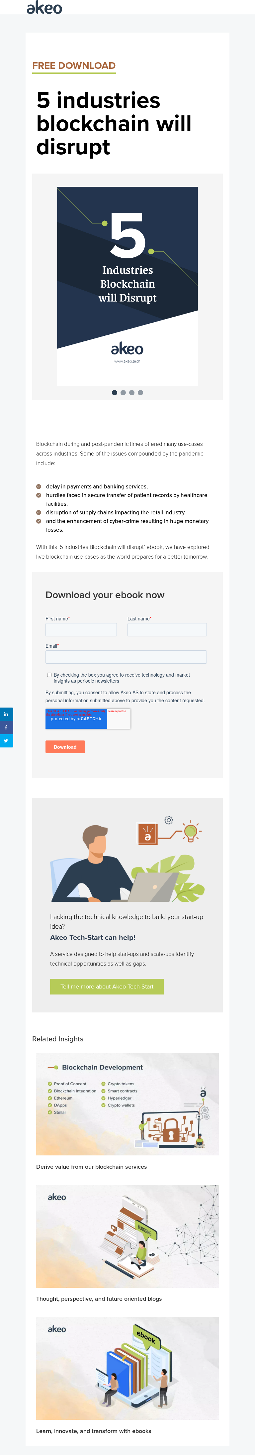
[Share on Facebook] (6, 727)
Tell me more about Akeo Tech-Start (106, 986)
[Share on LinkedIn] (6, 714)
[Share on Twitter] (6, 740)
